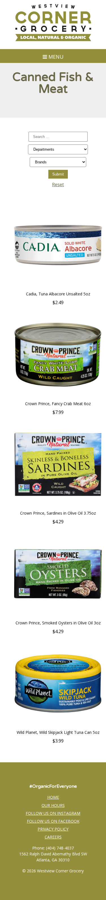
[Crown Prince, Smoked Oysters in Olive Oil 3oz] (58, 617)
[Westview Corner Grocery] (53, 40)
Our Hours (53, 805)
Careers (53, 837)
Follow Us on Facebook (53, 821)
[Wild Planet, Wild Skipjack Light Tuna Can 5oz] (58, 726)
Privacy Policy (53, 829)
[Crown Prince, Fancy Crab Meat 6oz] (58, 398)
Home (53, 797)
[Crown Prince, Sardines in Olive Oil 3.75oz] (58, 507)
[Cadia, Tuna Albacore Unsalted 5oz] (58, 288)
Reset (58, 184)
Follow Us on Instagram (53, 813)
